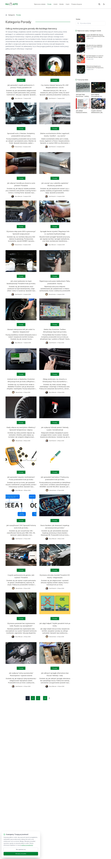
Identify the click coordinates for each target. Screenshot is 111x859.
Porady (49, 4)
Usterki (55, 4)
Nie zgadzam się (21, 849)
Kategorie (11, 15)
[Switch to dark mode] (103, 4)
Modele (61, 4)
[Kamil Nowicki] (46, 98)
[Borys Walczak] (12, 98)
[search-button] (99, 4)
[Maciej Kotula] (13, 146)
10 (45, 698)
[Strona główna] (6, 15)
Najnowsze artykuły (39, 4)
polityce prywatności (27, 845)
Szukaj (78, 19)
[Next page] (49, 698)
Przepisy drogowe (76, 4)
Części (67, 4)
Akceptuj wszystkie (20, 853)
